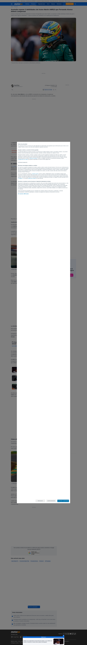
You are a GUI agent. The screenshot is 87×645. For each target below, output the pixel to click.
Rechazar (40, 500)
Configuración (51, 500)
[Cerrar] (63, 635)
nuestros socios (35, 173)
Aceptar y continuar (63, 500)
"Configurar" (20, 178)
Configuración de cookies (23, 159)
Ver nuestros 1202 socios (23, 193)
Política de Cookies (33, 158)
